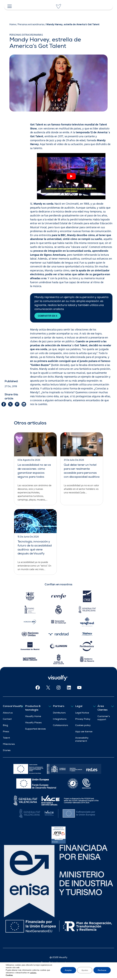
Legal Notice (82, 713)
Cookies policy (83, 725)
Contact (7, 719)
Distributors (59, 713)
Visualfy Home (33, 716)
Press (6, 732)
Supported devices (35, 729)
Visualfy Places (33, 723)
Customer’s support (103, 718)
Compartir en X (48, 315)
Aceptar (68, 970)
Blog (5, 725)
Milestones (9, 744)
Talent (6, 738)
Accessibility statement (81, 739)
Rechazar (102, 970)
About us (8, 713)
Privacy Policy (82, 719)
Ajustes (84, 970)
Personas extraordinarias (31, 24)
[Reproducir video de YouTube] (71, 176)
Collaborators (60, 725)
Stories (7, 750)
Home (12, 24)
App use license (83, 732)
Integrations (59, 719)
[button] (3, 404)
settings (33, 973)
